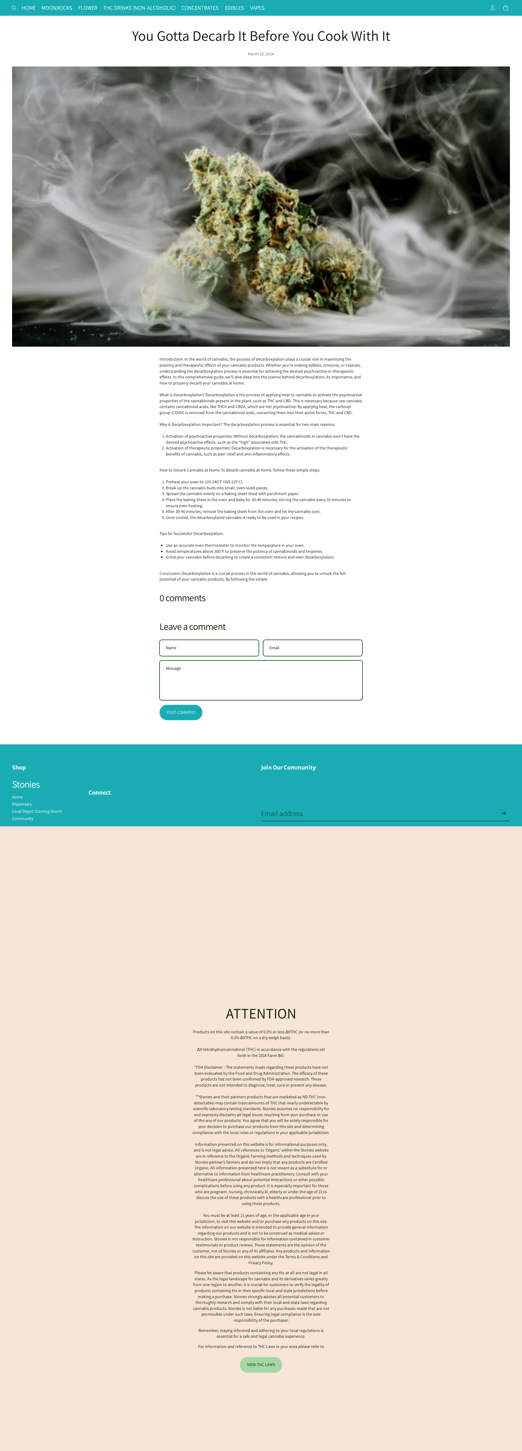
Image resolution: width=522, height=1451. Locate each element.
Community (22, 818)
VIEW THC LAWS (261, 1364)
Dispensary (22, 804)
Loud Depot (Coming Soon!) (37, 811)
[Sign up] (503, 813)
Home (17, 797)
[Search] (14, 8)
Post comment (181, 712)
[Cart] (505, 8)
